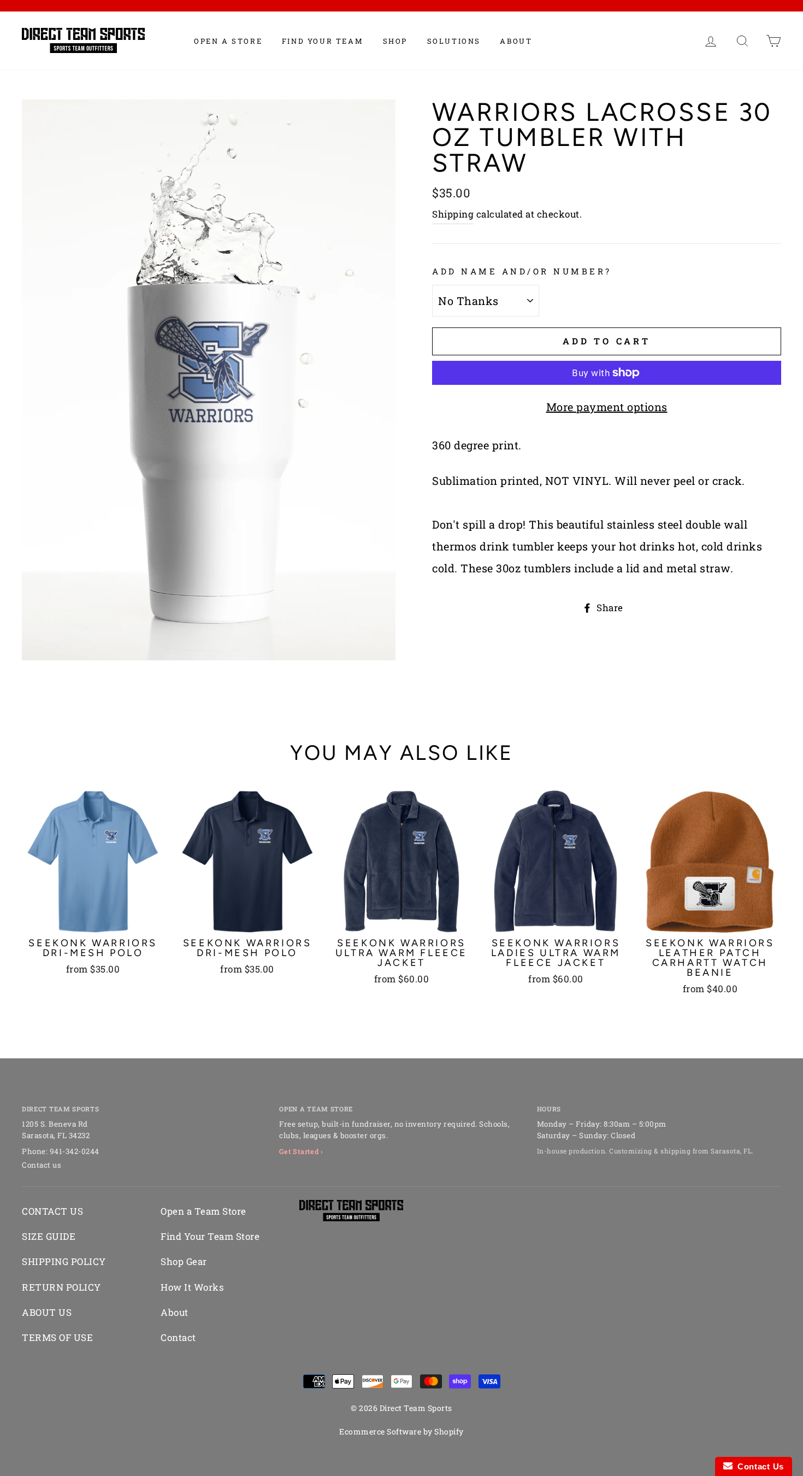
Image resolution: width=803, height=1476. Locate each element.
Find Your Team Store (210, 1236)
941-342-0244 (74, 1151)
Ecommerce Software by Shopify (401, 1431)
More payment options (607, 407)
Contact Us (758, 1466)
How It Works (192, 1287)
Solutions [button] (454, 41)
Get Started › (301, 1151)
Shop (395, 41)
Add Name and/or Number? (522, 271)
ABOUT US (47, 1312)
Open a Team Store (203, 1211)
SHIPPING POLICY (64, 1261)
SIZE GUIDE (48, 1236)
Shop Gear (184, 1261)
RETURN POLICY (61, 1287)
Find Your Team (322, 41)
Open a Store (228, 41)
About (516, 41)
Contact (178, 1337)
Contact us (41, 1165)
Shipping (453, 214)
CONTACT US (52, 1211)
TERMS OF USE (57, 1337)
